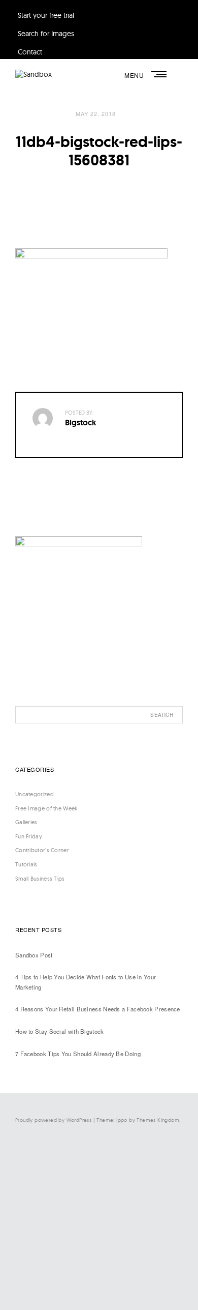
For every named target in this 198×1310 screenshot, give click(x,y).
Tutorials (26, 864)
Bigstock (80, 422)
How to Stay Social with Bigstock (59, 1031)
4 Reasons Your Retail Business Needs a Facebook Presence (97, 1009)
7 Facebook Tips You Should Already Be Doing (78, 1054)
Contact (30, 51)
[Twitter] (91, 1198)
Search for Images (46, 33)
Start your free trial (46, 15)
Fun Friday (28, 836)
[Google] (91, 1282)
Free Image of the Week (46, 808)
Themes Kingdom (158, 1120)
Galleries (26, 822)
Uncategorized (34, 794)
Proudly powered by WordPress (53, 1120)
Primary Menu (160, 74)
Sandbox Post (34, 955)
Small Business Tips (40, 878)
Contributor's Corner (42, 850)
